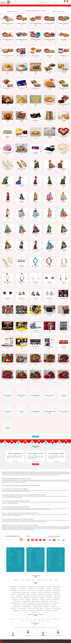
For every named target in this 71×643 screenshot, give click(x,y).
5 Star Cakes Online (42, 597)
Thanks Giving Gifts (39, 562)
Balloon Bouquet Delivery (25, 592)
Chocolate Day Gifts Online (56, 586)
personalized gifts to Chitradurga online (40, 528)
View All (35, 436)
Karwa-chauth (11, 11)
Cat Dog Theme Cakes (35, 599)
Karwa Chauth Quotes (42, 627)
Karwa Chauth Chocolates (34, 627)
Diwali (49, 560)
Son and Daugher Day (39, 560)
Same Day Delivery (10, 553)
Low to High (59, 11)
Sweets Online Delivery (48, 608)
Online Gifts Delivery (13, 590)
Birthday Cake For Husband (17, 601)
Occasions (59, 5)
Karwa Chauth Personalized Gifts (51, 627)
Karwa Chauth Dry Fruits (17, 627)
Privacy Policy (19, 555)
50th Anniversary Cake (35, 612)
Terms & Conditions (20, 553)
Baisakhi (60, 564)
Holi (59, 553)
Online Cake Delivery (48, 588)
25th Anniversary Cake (55, 610)
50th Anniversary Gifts (47, 610)
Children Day (30, 560)
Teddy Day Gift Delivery (14, 588)
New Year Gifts (30, 551)
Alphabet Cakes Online (27, 597)
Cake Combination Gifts (40, 590)
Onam (49, 555)
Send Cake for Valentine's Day (22, 586)
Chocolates (26, 5)
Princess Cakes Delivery (13, 608)
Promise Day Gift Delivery (22, 588)
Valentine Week (30, 566)
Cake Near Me (28, 599)
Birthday (46, 5)
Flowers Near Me (42, 599)
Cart (67, 2)
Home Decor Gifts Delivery (56, 608)
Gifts (21, 5)
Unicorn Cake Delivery (57, 597)
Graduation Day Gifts (31, 564)
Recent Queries (10, 564)
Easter (60, 555)
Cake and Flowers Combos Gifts (16, 592)
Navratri (60, 551)
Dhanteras (60, 562)
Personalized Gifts (34, 5)
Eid (59, 560)
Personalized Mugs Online (16, 610)
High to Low (63, 11)
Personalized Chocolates (40, 603)
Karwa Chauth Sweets (26, 627)
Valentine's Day (39, 564)
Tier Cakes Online (20, 597)
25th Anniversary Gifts (39, 610)
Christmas (49, 564)
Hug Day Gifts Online (30, 588)
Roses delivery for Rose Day (41, 586)
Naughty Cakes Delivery (31, 608)
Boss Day (29, 562)
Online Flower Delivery (56, 588)
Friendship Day (39, 551)
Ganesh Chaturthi (50, 553)
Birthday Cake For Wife (56, 599)
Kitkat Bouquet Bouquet (31, 603)
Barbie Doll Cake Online (56, 590)
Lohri (49, 566)
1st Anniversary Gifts (31, 610)
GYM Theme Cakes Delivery (22, 608)
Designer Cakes (40, 592)
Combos (41, 5)
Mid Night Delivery (10, 555)
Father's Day (29, 555)
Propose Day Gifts (49, 586)
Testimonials (19, 551)
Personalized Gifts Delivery (21, 590)
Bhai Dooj (49, 562)
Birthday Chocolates (48, 603)
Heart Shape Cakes (49, 597)
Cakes (11, 5)
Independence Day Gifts (40, 553)
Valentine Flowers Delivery (31, 586)
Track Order (19, 560)
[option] (15, 456)
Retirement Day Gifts (39, 555)
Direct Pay (9, 562)
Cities (65, 5)
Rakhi (6, 5)
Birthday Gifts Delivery (47, 592)
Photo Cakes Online (33, 592)
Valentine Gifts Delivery (13, 586)
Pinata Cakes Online (35, 597)
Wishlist (64, 2)
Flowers (16, 5)
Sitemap (19, 562)
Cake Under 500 (22, 599)
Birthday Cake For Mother (15, 603)
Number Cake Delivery (15, 599)
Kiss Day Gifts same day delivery (39, 588)
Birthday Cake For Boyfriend (36, 601)
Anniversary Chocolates (56, 603)
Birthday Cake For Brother (53, 601)
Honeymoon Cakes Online (39, 608)
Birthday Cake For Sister (45, 601)
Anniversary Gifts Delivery (55, 592)
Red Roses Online (48, 599)
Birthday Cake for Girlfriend (26, 601)
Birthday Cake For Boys (23, 603)
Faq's (8, 560)
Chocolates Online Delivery (31, 590)
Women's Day (30, 553)
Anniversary (53, 5)
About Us (9, 551)
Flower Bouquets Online (48, 590)
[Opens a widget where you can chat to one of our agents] (67, 641)
